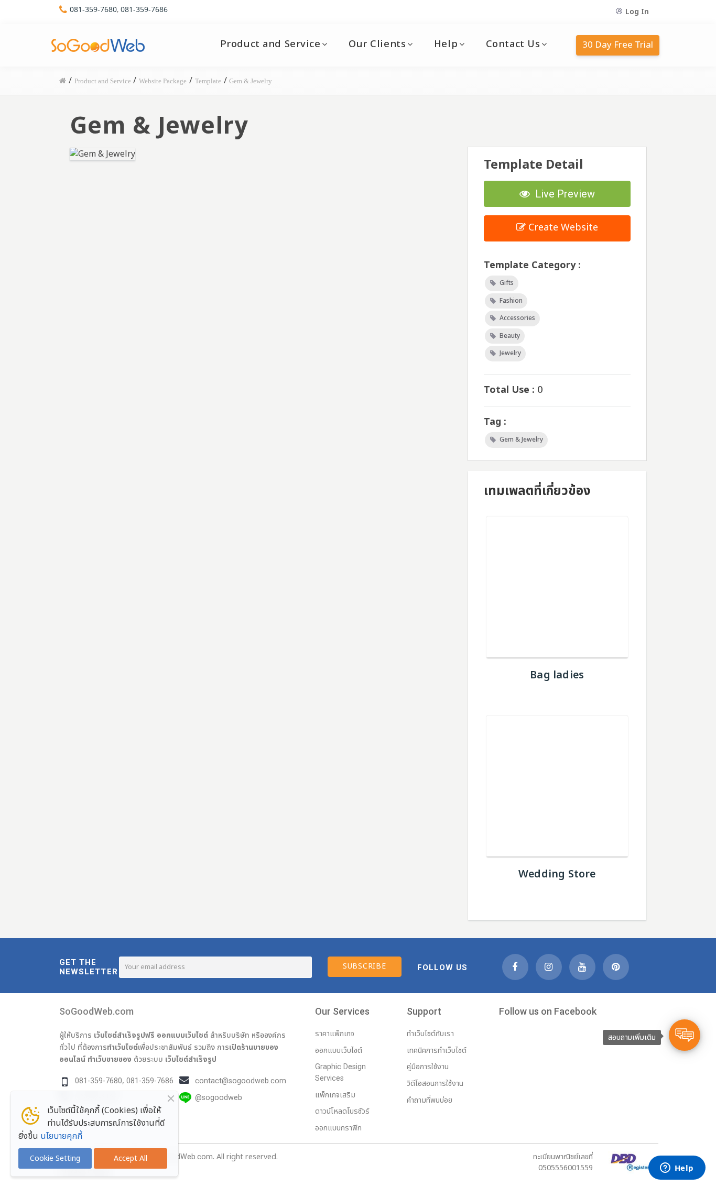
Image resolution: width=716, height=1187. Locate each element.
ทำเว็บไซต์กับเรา (430, 1033)
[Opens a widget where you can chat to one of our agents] (677, 1169)
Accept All (130, 1158)
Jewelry (510, 353)
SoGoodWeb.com (96, 1011)
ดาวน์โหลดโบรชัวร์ (342, 1111)
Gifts (507, 283)
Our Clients (377, 44)
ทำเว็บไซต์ (122, 1047)
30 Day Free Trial (617, 45)
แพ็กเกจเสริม (335, 1095)
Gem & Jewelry (521, 439)
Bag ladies (557, 675)
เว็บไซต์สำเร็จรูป (190, 1059)
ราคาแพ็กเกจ (334, 1033)
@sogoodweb (218, 1097)
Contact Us (513, 44)
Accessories (517, 318)
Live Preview (562, 194)
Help (446, 44)
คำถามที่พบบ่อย (429, 1100)
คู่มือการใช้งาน (428, 1066)
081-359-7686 (144, 9)
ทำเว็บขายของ (110, 1059)
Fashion (511, 300)
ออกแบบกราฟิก (338, 1128)
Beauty (510, 335)
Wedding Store (557, 874)
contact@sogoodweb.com (240, 1080)
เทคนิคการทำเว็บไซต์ (437, 1050)
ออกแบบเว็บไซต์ (182, 1035)
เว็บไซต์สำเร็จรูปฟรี (124, 1035)
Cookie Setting (55, 1158)
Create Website (562, 228)
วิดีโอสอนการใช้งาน (435, 1083)
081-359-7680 (93, 9)
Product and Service (270, 44)
